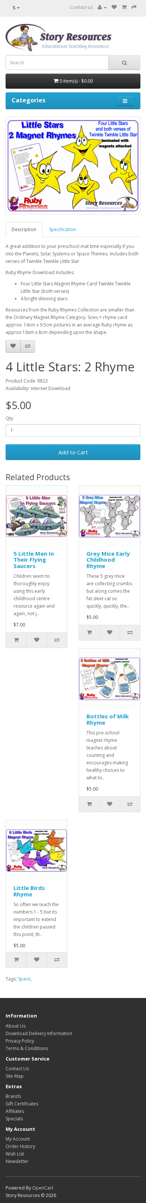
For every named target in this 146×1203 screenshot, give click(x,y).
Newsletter (17, 1161)
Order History (20, 1146)
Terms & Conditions (27, 1048)
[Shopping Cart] (124, 7)
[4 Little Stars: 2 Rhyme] (73, 166)
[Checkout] (134, 7)
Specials (14, 1118)
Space (24, 979)
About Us (15, 1026)
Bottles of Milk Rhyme (107, 719)
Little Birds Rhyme (29, 891)
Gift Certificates (22, 1104)
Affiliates (15, 1111)
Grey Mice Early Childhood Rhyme (108, 560)
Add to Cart (73, 452)
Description (24, 229)
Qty (9, 418)
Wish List (15, 1154)
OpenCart (42, 1188)
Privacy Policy (20, 1041)
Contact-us (81, 7)
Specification (62, 229)
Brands (13, 1096)
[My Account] (102, 7)
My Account (18, 1139)
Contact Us (17, 1068)
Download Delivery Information (39, 1033)
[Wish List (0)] (114, 7)
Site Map (15, 1076)
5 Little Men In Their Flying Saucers (33, 560)
